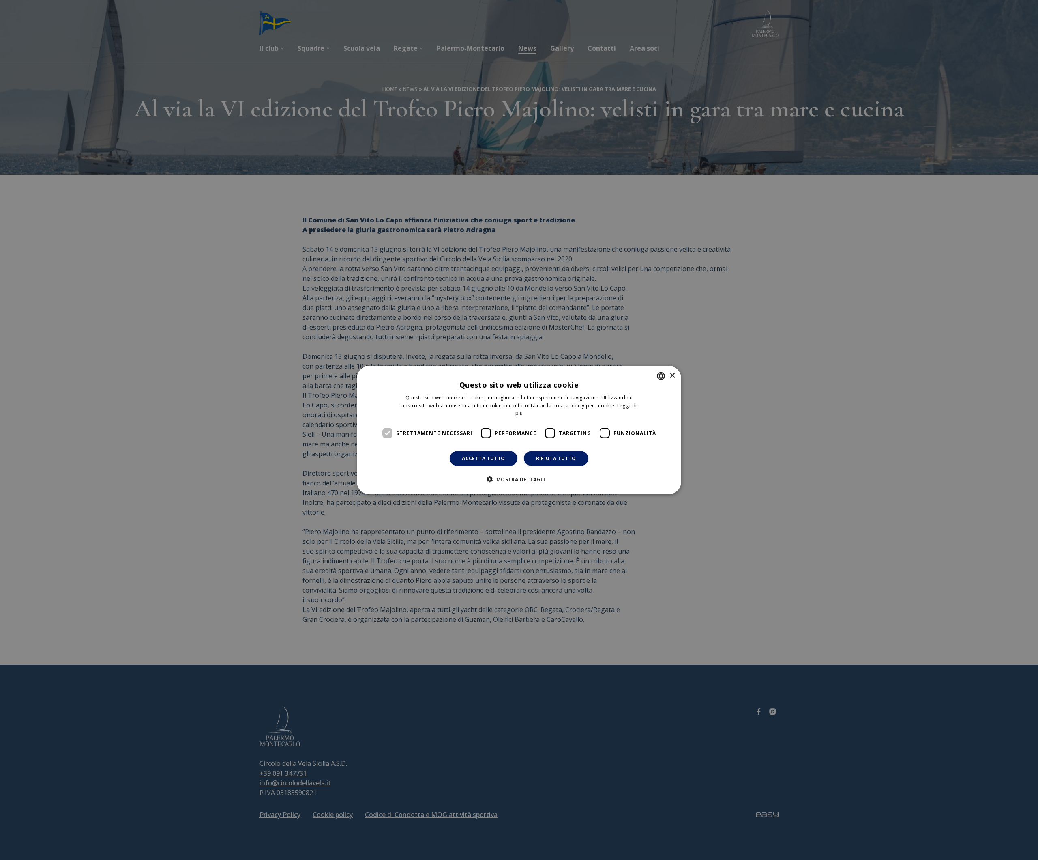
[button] (519, 479)
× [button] (672, 376)
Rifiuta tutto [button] (556, 458)
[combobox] (661, 376)
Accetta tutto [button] (483, 458)
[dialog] (519, 430)
